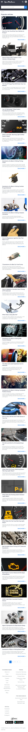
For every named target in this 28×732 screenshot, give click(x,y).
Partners (7, 690)
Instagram (7, 715)
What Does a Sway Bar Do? (9, 314)
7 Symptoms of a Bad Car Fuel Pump (12, 264)
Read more (21, 39)
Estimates (7, 684)
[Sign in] (26, 2)
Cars (7, 682)
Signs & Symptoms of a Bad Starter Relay (13, 625)
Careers (7, 678)
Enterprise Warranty (21, 674)
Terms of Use (21, 682)
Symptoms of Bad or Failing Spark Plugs (13, 649)
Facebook (7, 708)
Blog (7, 692)
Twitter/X (7, 713)
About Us (7, 672)
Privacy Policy (21, 676)
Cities (7, 680)
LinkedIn (7, 711)
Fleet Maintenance (7, 676)
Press (7, 674)
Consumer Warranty (21, 672)
